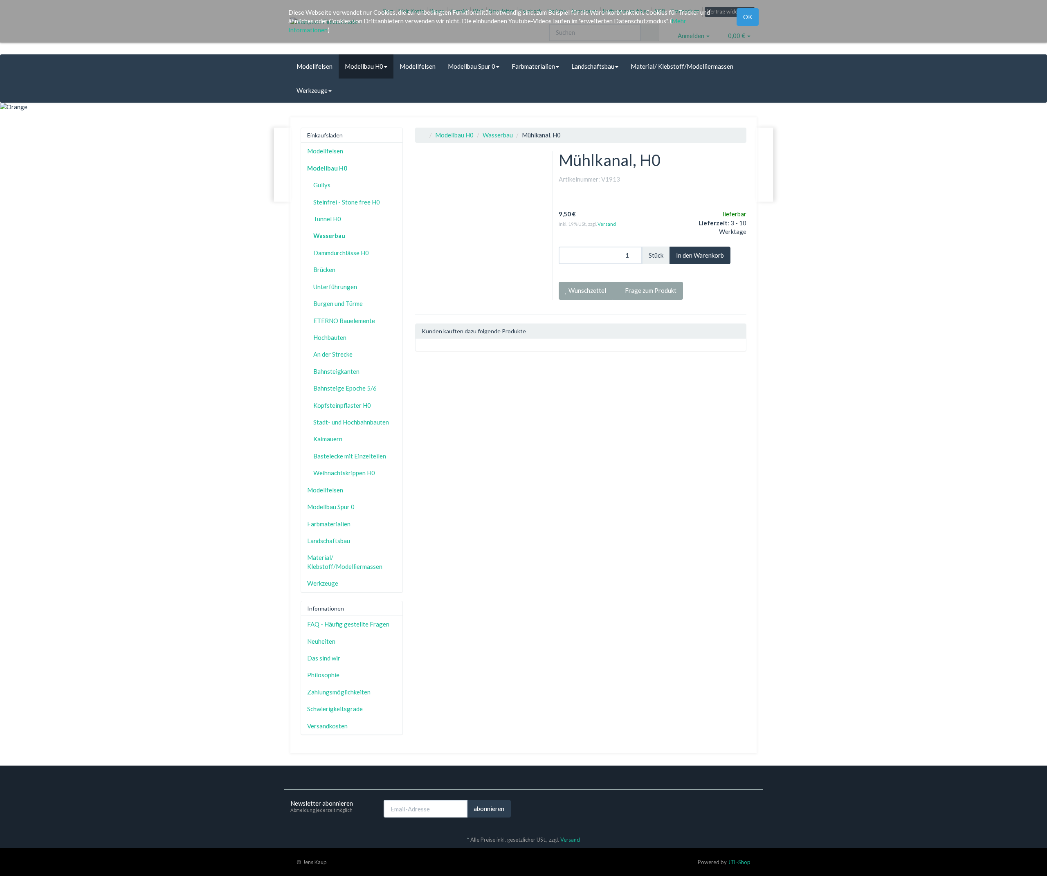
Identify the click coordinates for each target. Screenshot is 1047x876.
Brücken (324, 269)
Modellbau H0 (364, 66)
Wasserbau (498, 135)
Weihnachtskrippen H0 (344, 472)
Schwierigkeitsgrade (335, 708)
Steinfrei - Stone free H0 (346, 202)
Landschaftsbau (592, 66)
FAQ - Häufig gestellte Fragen (348, 624)
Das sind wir (323, 658)
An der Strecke (333, 354)
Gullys (321, 185)
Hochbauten (329, 337)
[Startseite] (423, 135)
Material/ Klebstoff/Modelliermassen (682, 66)
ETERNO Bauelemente (344, 320)
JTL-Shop (739, 862)
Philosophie (323, 674)
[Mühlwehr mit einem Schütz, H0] (282, 165)
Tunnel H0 (327, 218)
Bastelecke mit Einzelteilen (349, 456)
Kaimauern (327, 438)
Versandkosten (327, 726)
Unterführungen (335, 286)
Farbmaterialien (533, 66)
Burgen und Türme (338, 303)
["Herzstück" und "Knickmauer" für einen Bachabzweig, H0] (764, 165)
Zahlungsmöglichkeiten (339, 692)
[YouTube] (752, 808)
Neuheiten (321, 641)
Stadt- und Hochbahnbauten (351, 422)
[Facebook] (739, 808)
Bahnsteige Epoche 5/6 (345, 388)
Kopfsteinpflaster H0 (342, 405)
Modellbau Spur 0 (471, 66)
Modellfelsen (315, 66)
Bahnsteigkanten (336, 371)
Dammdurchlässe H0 (341, 252)
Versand (607, 224)
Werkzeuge (312, 90)
